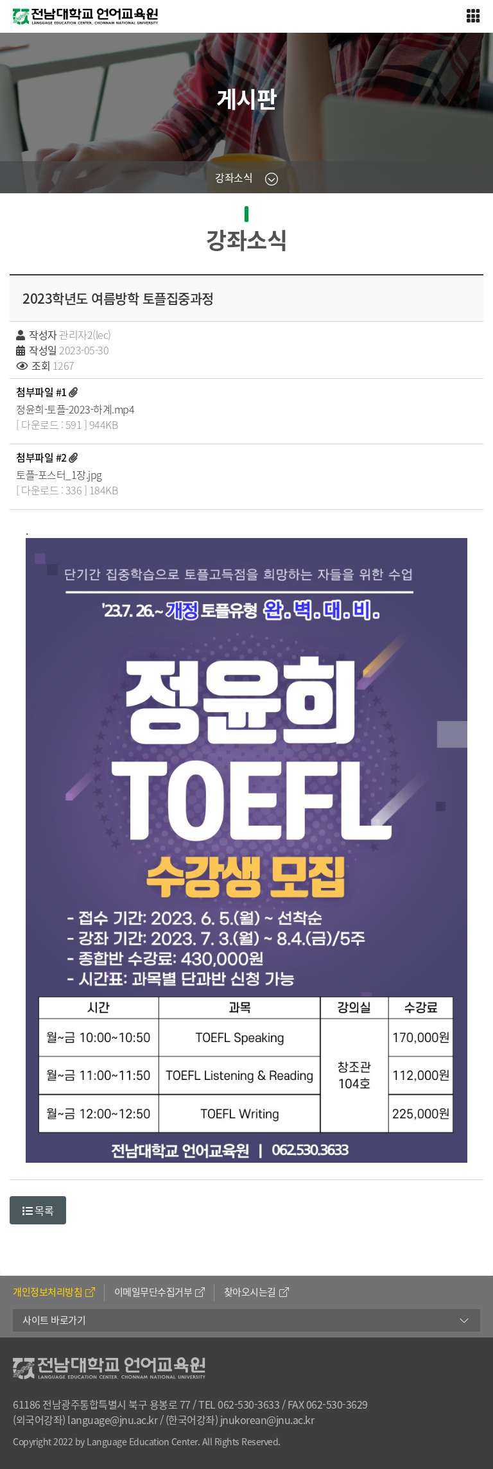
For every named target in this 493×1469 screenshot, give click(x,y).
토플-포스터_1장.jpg (59, 474)
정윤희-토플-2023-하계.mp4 (75, 409)
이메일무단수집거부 (153, 1292)
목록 (43, 1210)
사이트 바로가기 (53, 1320)
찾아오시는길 (250, 1292)
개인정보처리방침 (47, 1292)
